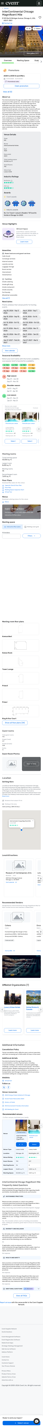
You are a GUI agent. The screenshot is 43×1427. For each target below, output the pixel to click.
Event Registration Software (11, 1340)
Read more (5, 796)
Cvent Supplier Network (9, 1329)
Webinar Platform (7, 1352)
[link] (17, 917)
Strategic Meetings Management (12, 1346)
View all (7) (6, 298)
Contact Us (5, 1360)
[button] (39, 429)
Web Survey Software (9, 1349)
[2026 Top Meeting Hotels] (7, 203)
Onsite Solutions (7, 1332)
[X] (4, 1087)
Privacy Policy (6, 1371)
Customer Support (7, 1363)
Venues (6, 8)
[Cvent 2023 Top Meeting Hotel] (31, 203)
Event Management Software (11, 1336)
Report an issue (5, 1302)
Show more (6, 346)
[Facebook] (8, 1087)
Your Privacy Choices (8, 1366)
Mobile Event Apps (7, 1343)
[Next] (41, 61)
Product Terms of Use (9, 1374)
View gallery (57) (32, 53)
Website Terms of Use (9, 1377)
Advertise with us (7, 1380)
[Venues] (39, 3)
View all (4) (7, 92)
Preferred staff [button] (9, 940)
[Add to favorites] (40, 17)
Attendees (6, 533)
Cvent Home (5, 1357)
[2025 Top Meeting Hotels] (23, 203)
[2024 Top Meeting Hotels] (15, 203)
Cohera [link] (8, 925)
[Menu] (2, 3)
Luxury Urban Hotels (12, 1007)
